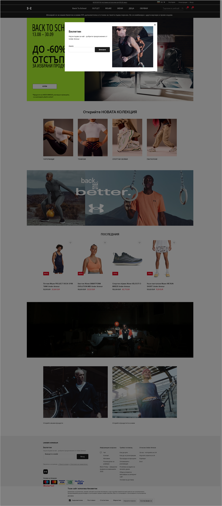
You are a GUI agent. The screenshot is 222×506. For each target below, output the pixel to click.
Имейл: (71, 46)
